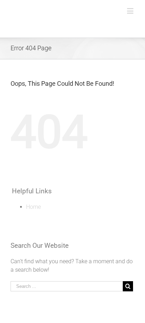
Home (33, 207)
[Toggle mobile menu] (130, 10)
